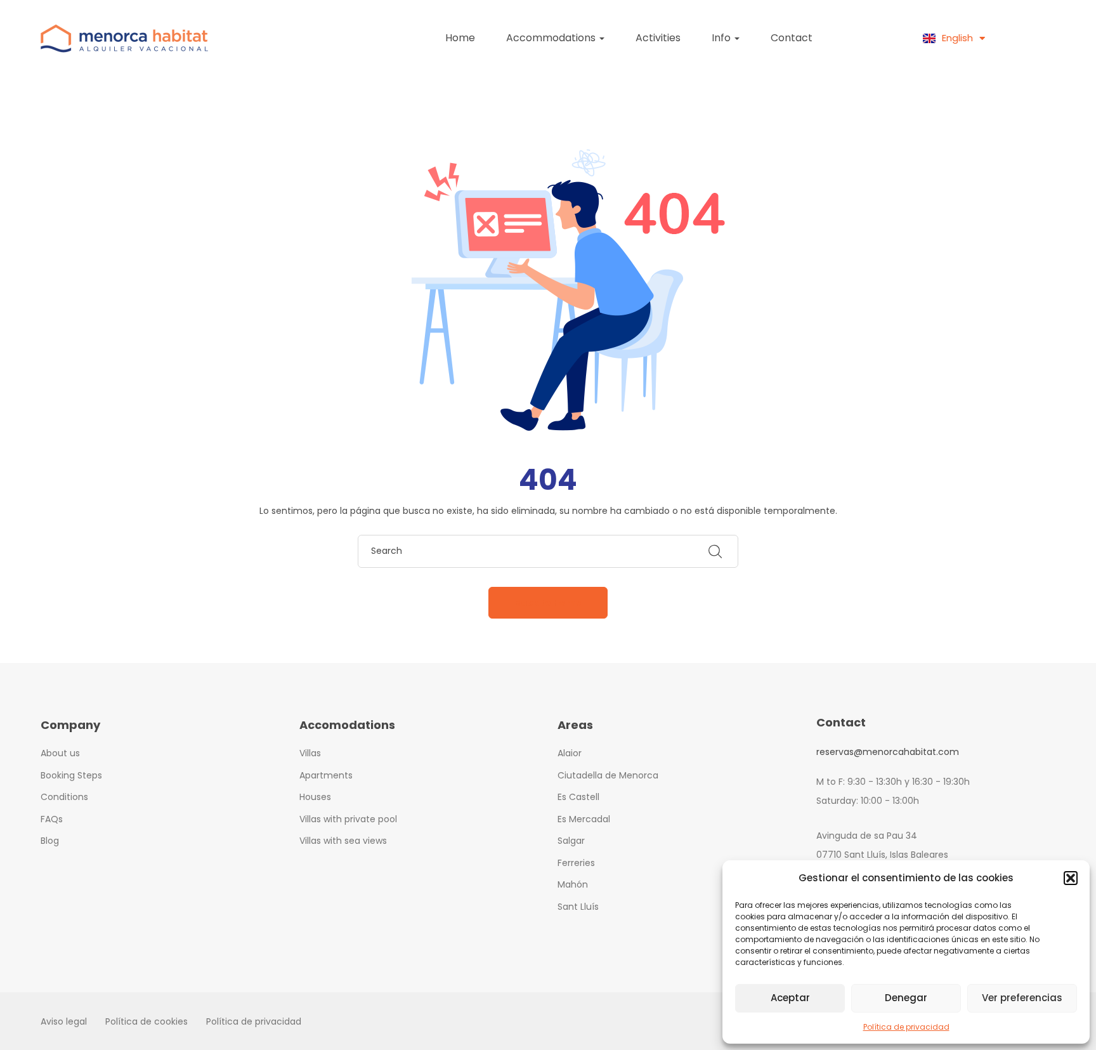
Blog (50, 840)
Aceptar (790, 997)
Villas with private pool (348, 819)
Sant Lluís (578, 906)
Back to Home (548, 602)
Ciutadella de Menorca (608, 775)
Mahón (573, 884)
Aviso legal (64, 1021)
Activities (658, 37)
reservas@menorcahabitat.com (887, 751)
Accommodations (552, 37)
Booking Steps (71, 775)
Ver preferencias (1022, 997)
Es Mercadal (584, 819)
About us (60, 753)
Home (460, 37)
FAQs (52, 819)
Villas (310, 753)
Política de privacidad (906, 1026)
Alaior (570, 753)
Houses (315, 797)
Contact (791, 37)
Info (722, 37)
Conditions (64, 797)
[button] (1070, 878)
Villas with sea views (343, 840)
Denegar (906, 997)
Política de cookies (146, 1021)
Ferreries (576, 862)
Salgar (571, 840)
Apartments (326, 775)
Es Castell (578, 797)
